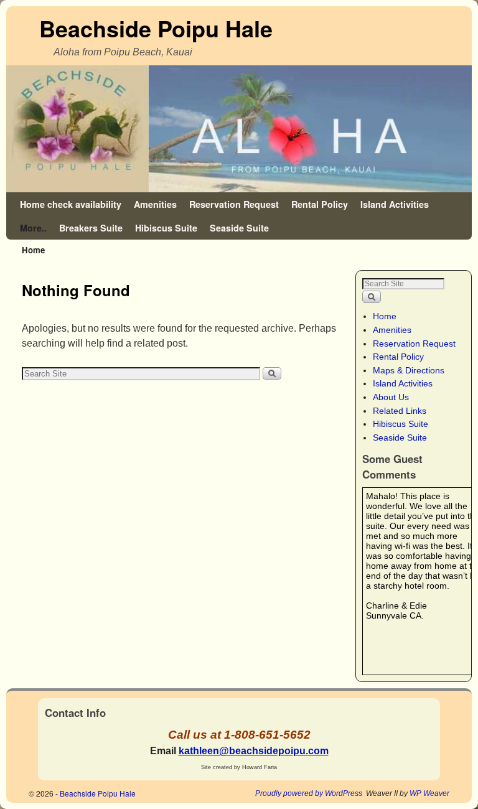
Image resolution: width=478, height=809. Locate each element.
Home (384, 316)
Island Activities (394, 204)
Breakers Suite (91, 228)
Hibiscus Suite (166, 228)
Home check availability (70, 204)
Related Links (399, 411)
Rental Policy (319, 204)
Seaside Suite (239, 228)
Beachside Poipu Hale (156, 28)
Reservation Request (234, 204)
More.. (33, 228)
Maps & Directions (408, 370)
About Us (391, 397)
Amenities (155, 204)
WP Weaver (429, 793)
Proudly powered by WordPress (308, 793)
